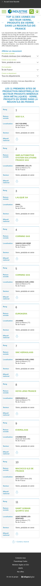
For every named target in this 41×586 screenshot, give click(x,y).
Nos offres (20, 572)
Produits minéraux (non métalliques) (16, 56)
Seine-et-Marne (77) (22, 168)
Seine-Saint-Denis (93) (23, 479)
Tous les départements (11, 76)
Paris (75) (19, 206)
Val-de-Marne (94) (22, 125)
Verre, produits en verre (11, 62)
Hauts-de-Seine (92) (22, 439)
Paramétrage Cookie (20, 561)
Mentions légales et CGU (20, 565)
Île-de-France (7, 70)
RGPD (20, 568)
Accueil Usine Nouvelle (11, 2)
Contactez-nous (20, 558)
